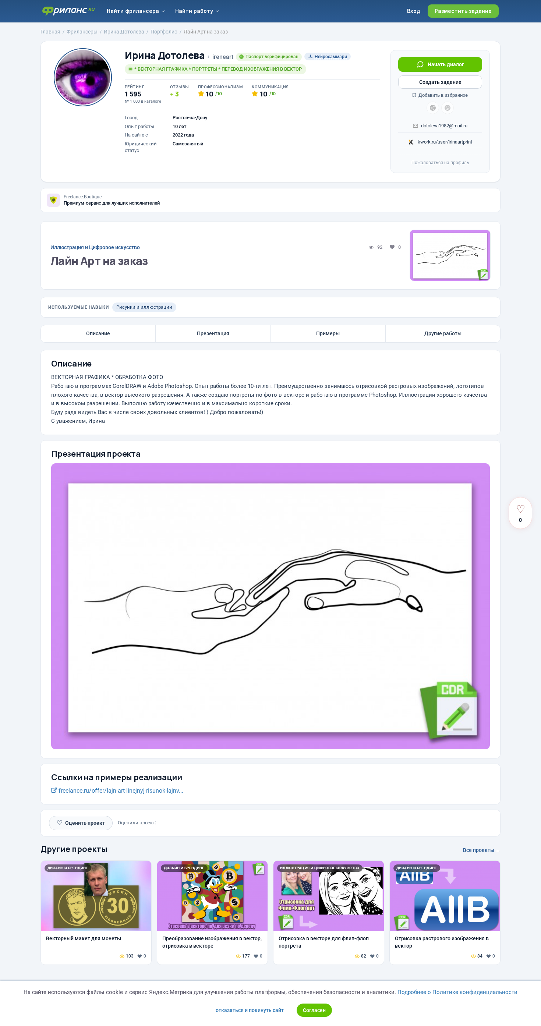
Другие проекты (73, 849)
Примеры (328, 333)
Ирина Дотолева (165, 55)
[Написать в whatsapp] (447, 108)
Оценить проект (81, 823)
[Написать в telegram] (433, 108)
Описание (98, 333)
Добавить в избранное (442, 95)
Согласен (314, 1010)
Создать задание (440, 82)
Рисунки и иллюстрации (144, 307)
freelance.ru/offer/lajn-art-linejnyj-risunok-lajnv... (120, 790)
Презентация (213, 333)
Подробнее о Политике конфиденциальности (457, 992)
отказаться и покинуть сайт (250, 1010)
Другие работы (443, 333)
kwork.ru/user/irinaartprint (444, 142)
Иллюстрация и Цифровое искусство (95, 247)
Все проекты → (482, 850)
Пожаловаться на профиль (440, 162)
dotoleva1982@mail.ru (444, 125)
